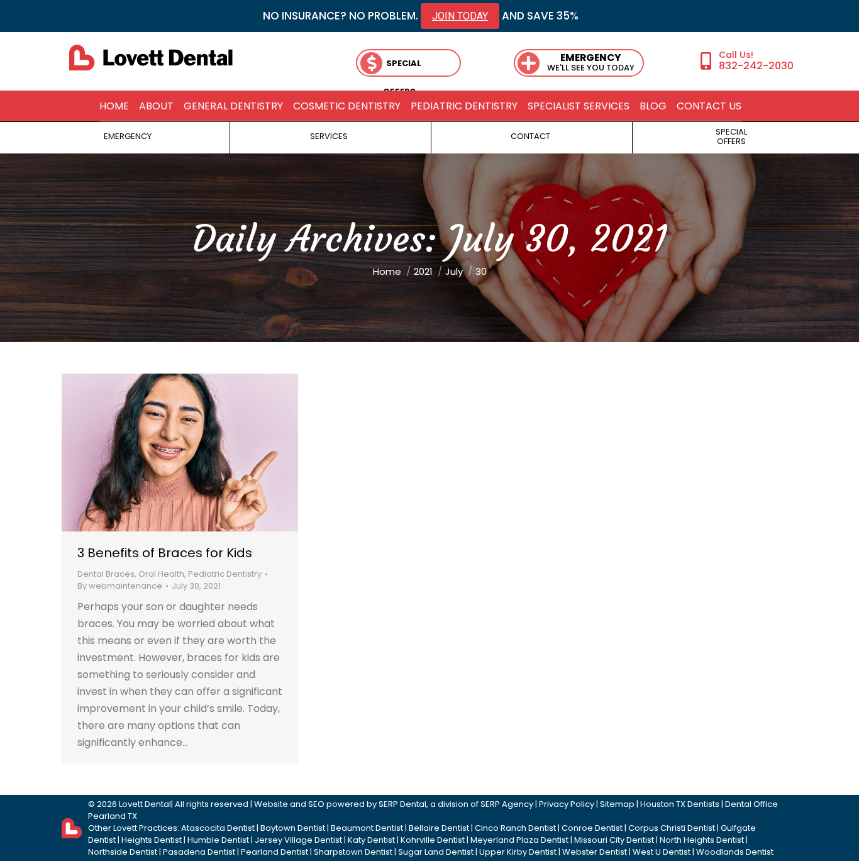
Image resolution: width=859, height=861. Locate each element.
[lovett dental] (151, 57)
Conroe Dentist (592, 828)
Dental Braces (106, 574)
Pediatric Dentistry (225, 574)
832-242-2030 (756, 65)
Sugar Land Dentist (436, 852)
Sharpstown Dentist (353, 852)
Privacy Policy (566, 804)
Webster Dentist (594, 852)
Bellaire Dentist (439, 828)
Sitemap (617, 804)
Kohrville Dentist (433, 840)
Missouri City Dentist (614, 840)
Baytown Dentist (292, 828)
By (119, 586)
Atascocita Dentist (218, 828)
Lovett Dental (145, 804)
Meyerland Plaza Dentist (519, 840)
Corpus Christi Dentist (671, 828)
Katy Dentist (371, 840)
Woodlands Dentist (734, 852)
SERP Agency (506, 804)
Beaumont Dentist (367, 828)
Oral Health (161, 574)
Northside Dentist (122, 852)
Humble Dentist (218, 840)
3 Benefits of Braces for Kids (164, 553)
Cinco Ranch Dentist (515, 828)
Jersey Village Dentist (298, 840)
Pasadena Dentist (199, 852)
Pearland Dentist (274, 852)
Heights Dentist (151, 840)
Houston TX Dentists (679, 804)
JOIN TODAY (460, 16)
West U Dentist (661, 852)
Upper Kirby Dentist (518, 852)
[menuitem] (114, 106)
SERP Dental (402, 804)
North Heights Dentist (702, 840)
